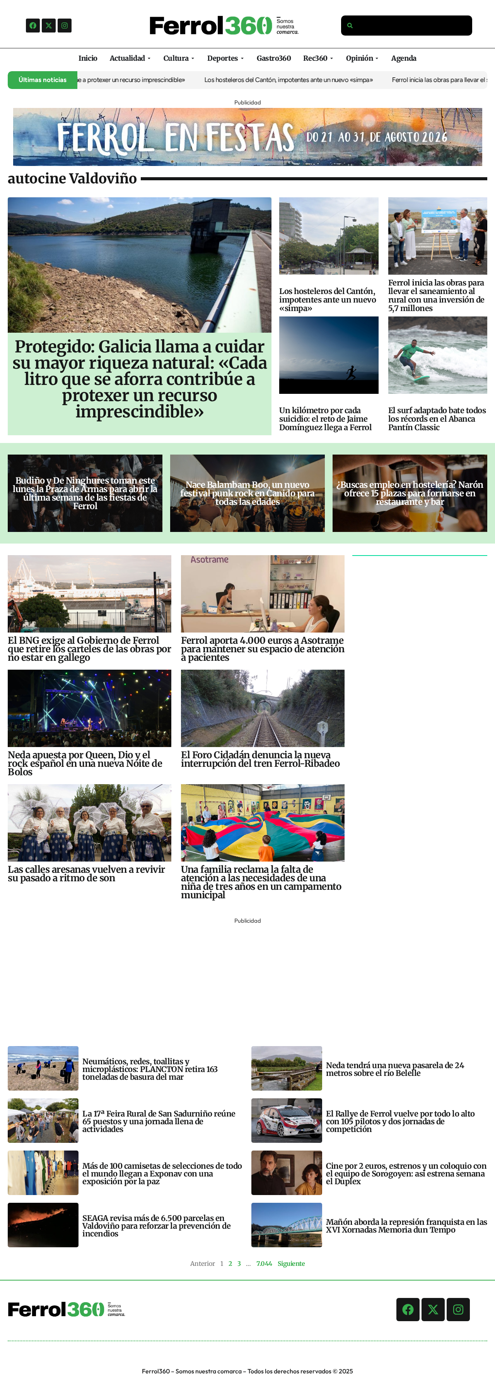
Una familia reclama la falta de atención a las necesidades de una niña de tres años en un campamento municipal (261, 882)
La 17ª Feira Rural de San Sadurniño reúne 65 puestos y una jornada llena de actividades (159, 1121)
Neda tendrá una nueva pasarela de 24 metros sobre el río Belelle (395, 1069)
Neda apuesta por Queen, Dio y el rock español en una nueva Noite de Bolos (85, 763)
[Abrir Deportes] (242, 58)
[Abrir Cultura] (193, 58)
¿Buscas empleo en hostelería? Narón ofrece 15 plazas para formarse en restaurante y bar (409, 493)
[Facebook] (33, 25)
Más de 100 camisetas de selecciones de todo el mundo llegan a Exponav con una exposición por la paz (162, 1173)
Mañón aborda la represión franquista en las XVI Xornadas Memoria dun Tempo (406, 1226)
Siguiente (291, 1263)
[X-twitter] (49, 25)
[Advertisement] (240, 980)
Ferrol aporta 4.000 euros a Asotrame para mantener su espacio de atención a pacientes (262, 648)
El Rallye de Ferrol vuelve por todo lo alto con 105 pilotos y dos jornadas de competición (400, 1121)
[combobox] (407, 25)
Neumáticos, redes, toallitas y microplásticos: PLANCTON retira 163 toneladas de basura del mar (150, 1069)
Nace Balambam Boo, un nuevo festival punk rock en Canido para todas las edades (247, 493)
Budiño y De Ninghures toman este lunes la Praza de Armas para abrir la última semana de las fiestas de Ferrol (85, 493)
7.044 (264, 1263)
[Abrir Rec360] (331, 58)
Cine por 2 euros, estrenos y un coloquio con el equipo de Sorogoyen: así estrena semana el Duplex (406, 1173)
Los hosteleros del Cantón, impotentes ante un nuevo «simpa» (253, 80)
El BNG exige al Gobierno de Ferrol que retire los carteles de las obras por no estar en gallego (89, 648)
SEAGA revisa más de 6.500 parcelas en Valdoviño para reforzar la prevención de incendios (156, 1225)
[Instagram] (65, 25)
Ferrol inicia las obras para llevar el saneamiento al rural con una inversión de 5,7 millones (436, 295)
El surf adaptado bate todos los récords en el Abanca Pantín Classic (437, 418)
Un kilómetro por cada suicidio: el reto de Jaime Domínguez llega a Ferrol (325, 418)
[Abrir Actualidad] (149, 58)
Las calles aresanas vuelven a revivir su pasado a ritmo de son (86, 873)
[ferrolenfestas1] (247, 164)
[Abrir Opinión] (377, 58)
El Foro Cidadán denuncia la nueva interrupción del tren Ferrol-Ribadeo (260, 759)
